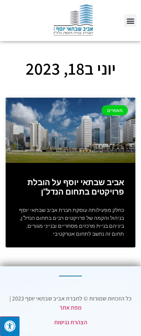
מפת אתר (70, 307)
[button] (130, 20)
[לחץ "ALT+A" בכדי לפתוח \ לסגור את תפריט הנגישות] (10, 326)
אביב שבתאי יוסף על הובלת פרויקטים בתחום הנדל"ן (75, 187)
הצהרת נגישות (70, 322)
